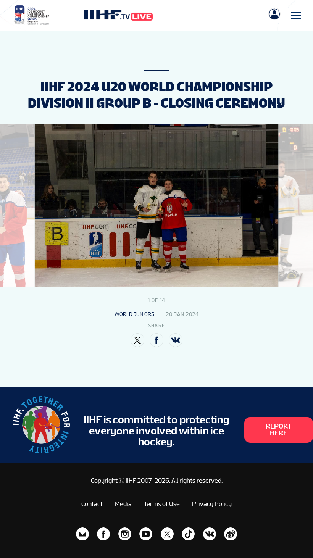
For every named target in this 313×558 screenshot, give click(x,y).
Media (123, 503)
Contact (92, 503)
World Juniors (134, 314)
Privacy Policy (212, 503)
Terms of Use (162, 503)
